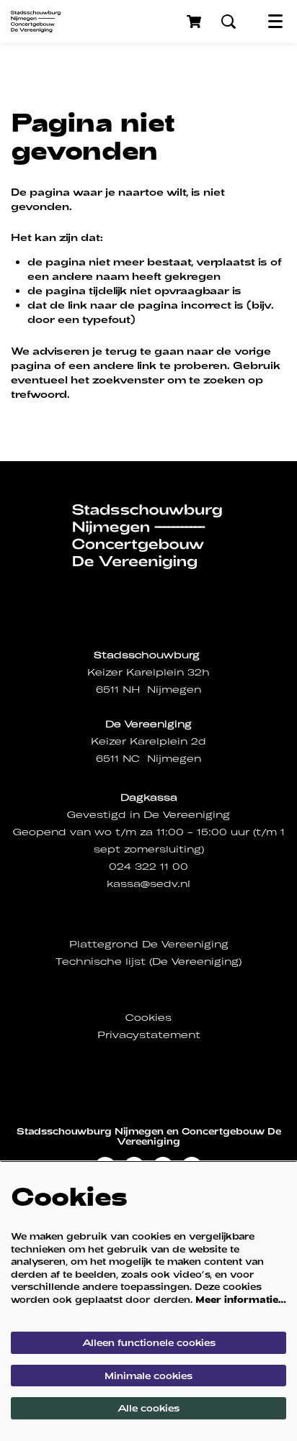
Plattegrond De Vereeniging (149, 944)
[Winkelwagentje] (195, 21)
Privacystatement (148, 1034)
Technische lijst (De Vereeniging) (148, 961)
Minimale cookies (148, 1375)
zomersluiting (162, 849)
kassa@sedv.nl (148, 883)
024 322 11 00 (148, 866)
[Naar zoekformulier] (228, 21)
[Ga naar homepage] (36, 21)
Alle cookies (148, 1408)
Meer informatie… (240, 1299)
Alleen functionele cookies (149, 1342)
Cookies (148, 1017)
